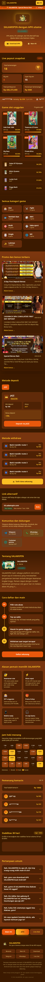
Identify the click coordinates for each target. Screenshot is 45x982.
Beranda (8, 951)
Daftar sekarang (22, 654)
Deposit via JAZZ (22, 424)
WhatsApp (22, 956)
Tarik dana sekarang (24, 481)
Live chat (36, 932)
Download (36, 951)
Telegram (8, 956)
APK (40, 3)
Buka (38, 507)
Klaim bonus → (9, 291)
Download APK (15, 44)
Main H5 (33, 44)
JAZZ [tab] (5, 387)
